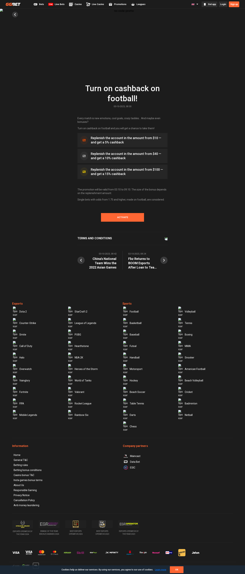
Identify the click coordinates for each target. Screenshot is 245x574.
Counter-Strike (27, 323)
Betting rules (21, 465)
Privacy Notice (22, 495)
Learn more (160, 569)
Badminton (191, 403)
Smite (22, 334)
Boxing (188, 334)
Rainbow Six (81, 415)
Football (134, 311)
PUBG (78, 334)
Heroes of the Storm (86, 369)
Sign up (234, 4)
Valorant (79, 392)
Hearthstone (82, 346)
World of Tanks (83, 380)
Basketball (136, 323)
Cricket (189, 392)
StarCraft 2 (81, 311)
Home (17, 455)
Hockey (134, 380)
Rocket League (83, 403)
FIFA (21, 403)
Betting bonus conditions (28, 470)
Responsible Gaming (25, 490)
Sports (127, 303)
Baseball (134, 334)
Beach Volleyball (194, 380)
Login (223, 4)
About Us (19, 485)
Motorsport (136, 369)
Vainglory (24, 380)
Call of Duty (25, 346)
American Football (195, 369)
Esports (17, 303)
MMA (188, 346)
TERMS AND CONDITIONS (94, 238)
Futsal (133, 346)
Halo (21, 357)
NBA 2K (79, 357)
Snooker (189, 357)
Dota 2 (23, 311)
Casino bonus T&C (24, 475)
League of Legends (85, 323)
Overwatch (25, 369)
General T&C (21, 460)
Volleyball (190, 311)
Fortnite (23, 392)
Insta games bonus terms (28, 480)
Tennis (188, 323)
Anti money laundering (26, 505)
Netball (189, 415)
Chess (133, 426)
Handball (135, 357)
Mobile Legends (28, 415)
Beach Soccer (137, 392)
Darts (133, 415)
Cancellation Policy (24, 500)
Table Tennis (137, 403)
